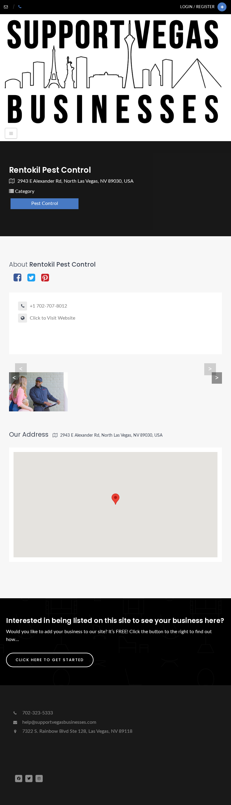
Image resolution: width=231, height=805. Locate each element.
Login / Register (197, 7)
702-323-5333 (37, 713)
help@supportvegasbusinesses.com (58, 722)
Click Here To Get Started (50, 659)
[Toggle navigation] (11, 133)
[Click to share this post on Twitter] (31, 278)
